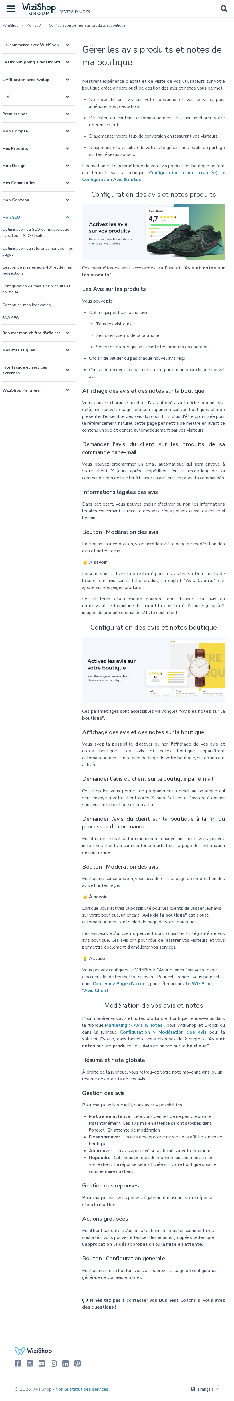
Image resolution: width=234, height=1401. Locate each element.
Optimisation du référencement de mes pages (37, 251)
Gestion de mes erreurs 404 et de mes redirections (37, 270)
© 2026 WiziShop (34, 1389)
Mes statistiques (18, 350)
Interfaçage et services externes (24, 370)
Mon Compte (15, 131)
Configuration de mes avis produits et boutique (87, 25)
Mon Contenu (15, 200)
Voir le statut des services (82, 1389)
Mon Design (14, 165)
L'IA (5, 97)
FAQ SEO (10, 318)
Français (206, 1389)
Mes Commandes (18, 183)
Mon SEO (33, 25)
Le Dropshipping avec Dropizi (31, 62)
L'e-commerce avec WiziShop (30, 45)
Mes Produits (15, 148)
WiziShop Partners (21, 390)
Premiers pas (14, 114)
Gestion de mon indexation (26, 305)
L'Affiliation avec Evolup (25, 79)
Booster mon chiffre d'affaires (31, 333)
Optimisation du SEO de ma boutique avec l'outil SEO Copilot (35, 232)
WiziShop (11, 25)
